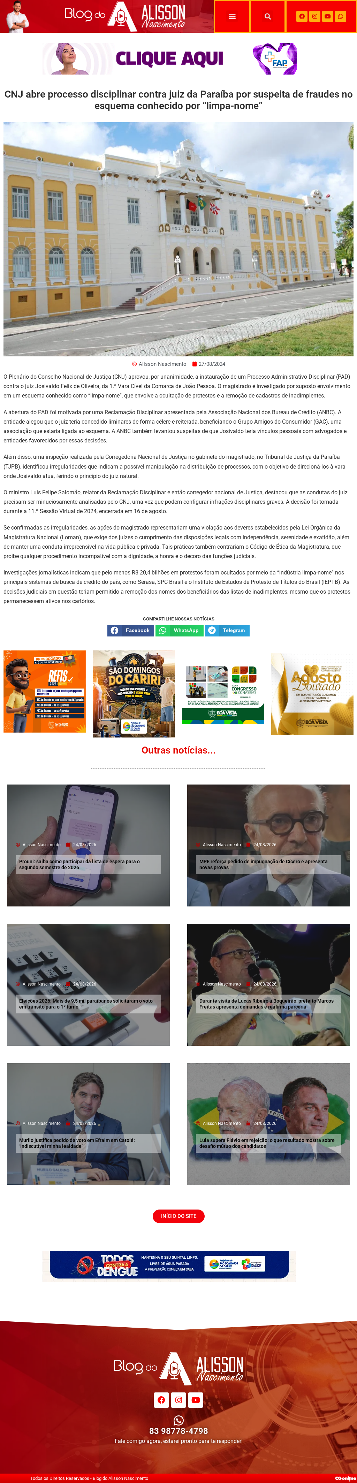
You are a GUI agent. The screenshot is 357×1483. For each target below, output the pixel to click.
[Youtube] (327, 16)
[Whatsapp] (340, 16)
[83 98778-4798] (178, 1420)
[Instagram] (314, 16)
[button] (232, 16)
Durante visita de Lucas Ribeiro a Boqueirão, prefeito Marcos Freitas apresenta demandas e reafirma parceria (266, 1004)
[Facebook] (301, 16)
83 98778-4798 (178, 1431)
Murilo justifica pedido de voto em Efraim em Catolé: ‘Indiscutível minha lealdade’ (77, 1143)
